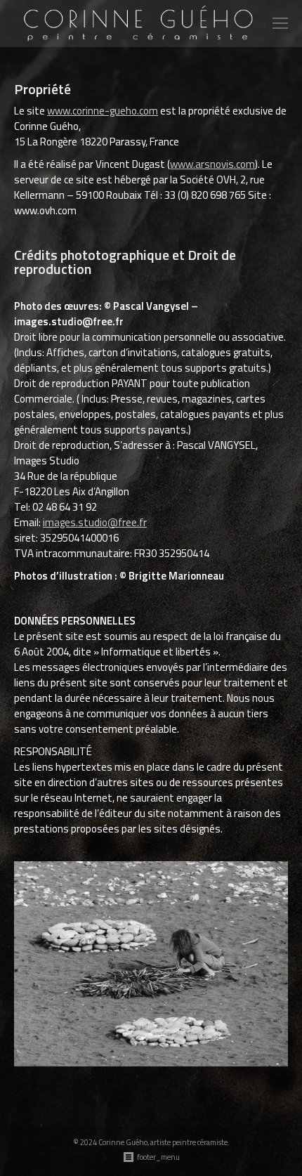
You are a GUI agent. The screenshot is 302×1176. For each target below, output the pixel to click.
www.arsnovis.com (212, 164)
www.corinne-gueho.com (102, 111)
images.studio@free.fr (95, 522)
